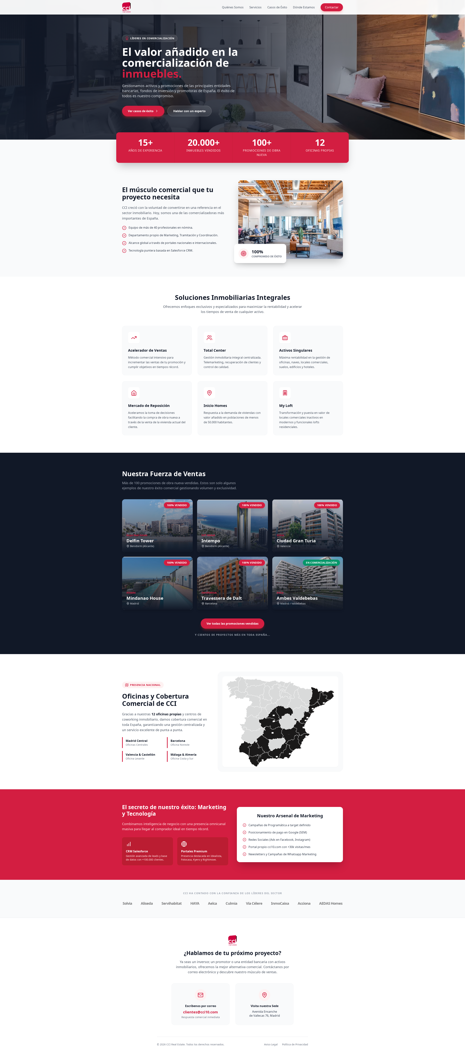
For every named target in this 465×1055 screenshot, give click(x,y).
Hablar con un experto (189, 111)
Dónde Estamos (304, 7)
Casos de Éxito (277, 7)
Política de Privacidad (295, 1044)
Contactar (332, 7)
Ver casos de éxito (140, 111)
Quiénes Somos (233, 7)
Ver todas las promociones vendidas (232, 624)
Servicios (255, 7)
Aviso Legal (271, 1044)
